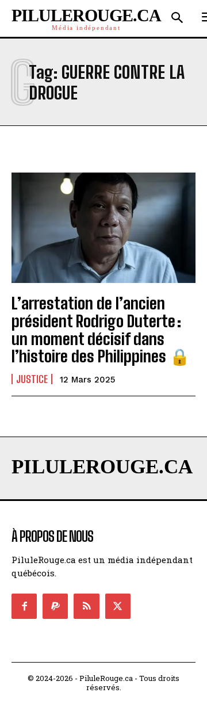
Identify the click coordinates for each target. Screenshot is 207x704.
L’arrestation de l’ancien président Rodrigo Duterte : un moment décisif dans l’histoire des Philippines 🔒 (101, 329)
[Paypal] (55, 606)
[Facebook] (24, 606)
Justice (32, 379)
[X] (118, 606)
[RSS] (86, 606)
